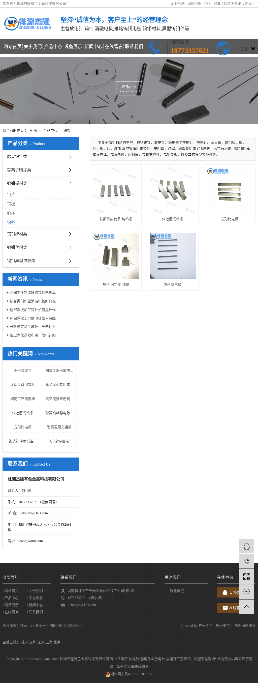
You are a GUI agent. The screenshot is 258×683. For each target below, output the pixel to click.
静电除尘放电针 (152, 659)
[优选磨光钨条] (173, 190)
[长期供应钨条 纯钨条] (116, 190)
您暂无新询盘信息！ (239, 4)
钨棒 (11, 213)
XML (217, 4)
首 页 (33, 130)
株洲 (24, 642)
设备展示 (73, 46)
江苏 (40, 642)
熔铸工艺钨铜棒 (22, 399)
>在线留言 (11, 612)
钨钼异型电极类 (21, 261)
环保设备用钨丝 (22, 385)
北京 (56, 642)
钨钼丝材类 (17, 247)
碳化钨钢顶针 (59, 441)
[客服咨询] (246, 546)
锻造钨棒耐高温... (23, 441)
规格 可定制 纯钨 (116, 285)
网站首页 (13, 46)
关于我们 (33, 46)
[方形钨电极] (229, 190)
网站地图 (195, 4)
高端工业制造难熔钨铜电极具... (34, 293)
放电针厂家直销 (178, 659)
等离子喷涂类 (19, 170)
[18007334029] (246, 561)
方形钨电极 (22, 427)
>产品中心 (11, 598)
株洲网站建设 (244, 626)
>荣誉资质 (35, 598)
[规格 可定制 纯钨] (116, 256)
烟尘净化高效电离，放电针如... (34, 335)
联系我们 (134, 46)
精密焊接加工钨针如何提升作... (34, 310)
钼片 (11, 194)
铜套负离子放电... (59, 371)
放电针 (134, 659)
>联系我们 (35, 612)
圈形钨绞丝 (22, 371)
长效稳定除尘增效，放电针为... (34, 327)
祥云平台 (206, 626)
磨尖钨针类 (17, 156)
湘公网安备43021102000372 (131, 674)
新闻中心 (93, 46)
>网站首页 (11, 591)
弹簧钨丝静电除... (59, 413)
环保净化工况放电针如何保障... (34, 318)
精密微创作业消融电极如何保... (34, 301)
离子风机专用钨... (59, 385)
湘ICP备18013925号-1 (66, 626)
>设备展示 (11, 605)
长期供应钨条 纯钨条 (116, 219)
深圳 (32, 642)
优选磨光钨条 (22, 413)
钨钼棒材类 (17, 234)
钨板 (11, 204)
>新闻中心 (35, 605)
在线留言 (114, 46)
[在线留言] (246, 591)
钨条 (67, 130)
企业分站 (178, 4)
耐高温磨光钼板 (59, 427)
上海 (48, 642)
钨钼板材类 (17, 183)
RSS (207, 4)
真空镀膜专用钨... (59, 399)
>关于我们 (35, 591)
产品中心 (53, 46)
